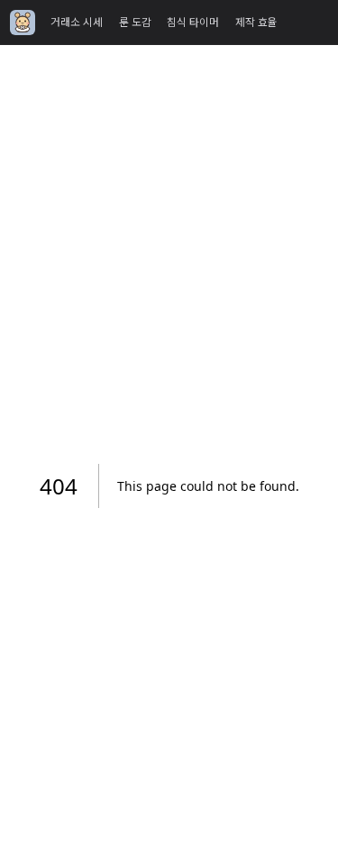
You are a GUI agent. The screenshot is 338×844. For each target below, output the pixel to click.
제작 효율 (256, 22)
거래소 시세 (76, 22)
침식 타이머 (193, 22)
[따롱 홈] (22, 22)
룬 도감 (135, 22)
